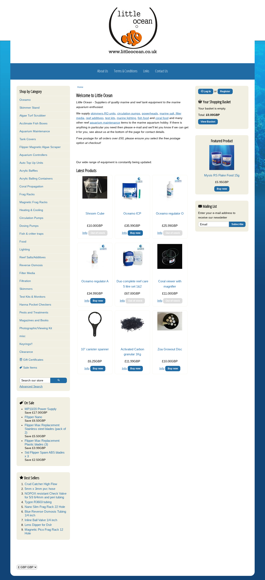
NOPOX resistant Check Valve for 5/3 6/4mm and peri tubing (45, 495)
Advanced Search (31, 386)
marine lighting (126, 118)
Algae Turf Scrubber (32, 115)
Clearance (26, 351)
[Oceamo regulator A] (94, 267)
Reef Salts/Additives (32, 257)
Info (84, 232)
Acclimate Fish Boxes (33, 123)
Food (22, 241)
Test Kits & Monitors (32, 296)
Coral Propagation (31, 186)
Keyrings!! (26, 344)
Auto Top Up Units (31, 162)
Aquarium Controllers (33, 155)
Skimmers (26, 288)
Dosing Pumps (29, 225)
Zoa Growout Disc (170, 349)
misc (22, 336)
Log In (207, 91)
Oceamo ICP (132, 213)
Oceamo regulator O (170, 213)
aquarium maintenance (105, 122)
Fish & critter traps (31, 233)
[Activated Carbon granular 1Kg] (132, 335)
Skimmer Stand (29, 107)
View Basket (208, 121)
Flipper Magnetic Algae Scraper (40, 147)
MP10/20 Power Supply (41, 409)
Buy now (135, 233)
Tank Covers (27, 139)
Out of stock (98, 233)
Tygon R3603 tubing (38, 502)
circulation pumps (128, 113)
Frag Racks (27, 194)
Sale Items (29, 367)
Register (225, 91)
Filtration (25, 281)
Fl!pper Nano (33, 417)
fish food (143, 118)
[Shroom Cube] (94, 197)
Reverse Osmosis (31, 265)
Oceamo (25, 99)
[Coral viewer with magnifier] (169, 267)
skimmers (97, 113)
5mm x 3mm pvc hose (40, 488)
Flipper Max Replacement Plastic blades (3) (42, 442)
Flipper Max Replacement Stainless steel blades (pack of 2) (45, 428)
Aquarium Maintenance (34, 131)
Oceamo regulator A (94, 281)
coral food (162, 118)
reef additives (95, 118)
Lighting (24, 249)
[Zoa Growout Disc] (169, 329)
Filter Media (27, 273)
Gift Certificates (32, 359)
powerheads (150, 113)
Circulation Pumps (31, 218)
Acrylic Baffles (28, 170)
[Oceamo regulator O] (169, 200)
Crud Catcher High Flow (41, 484)
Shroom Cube (95, 213)
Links (146, 70)
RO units (110, 113)
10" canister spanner (95, 349)
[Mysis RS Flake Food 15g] (221, 169)
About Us (102, 70)
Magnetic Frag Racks (33, 202)
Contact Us (161, 70)
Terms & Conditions (125, 70)
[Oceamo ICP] (132, 200)
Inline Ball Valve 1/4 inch (41, 520)
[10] (95, 335)
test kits (110, 118)
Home (80, 87)
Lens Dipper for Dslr (38, 525)
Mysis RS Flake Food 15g (221, 175)
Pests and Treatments (33, 312)
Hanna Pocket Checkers (35, 304)
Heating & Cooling (31, 210)
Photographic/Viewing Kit (35, 328)
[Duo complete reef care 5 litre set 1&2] (132, 267)
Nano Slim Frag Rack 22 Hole (45, 506)
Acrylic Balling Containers (36, 178)
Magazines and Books (33, 320)
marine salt (167, 113)
